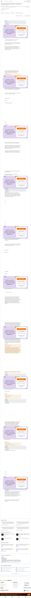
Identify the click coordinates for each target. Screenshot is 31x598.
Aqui (25, 32)
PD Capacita (2, 585)
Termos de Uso (20, 34)
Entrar (28, 1)
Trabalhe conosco (15, 584)
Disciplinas (1, 583)
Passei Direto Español (3, 586)
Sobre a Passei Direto (16, 583)
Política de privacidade (16, 585)
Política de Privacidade (22, 35)
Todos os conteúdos (3, 584)
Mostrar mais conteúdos (15, 573)
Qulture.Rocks (2, 591)
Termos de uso (15, 586)
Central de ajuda (15, 587)
